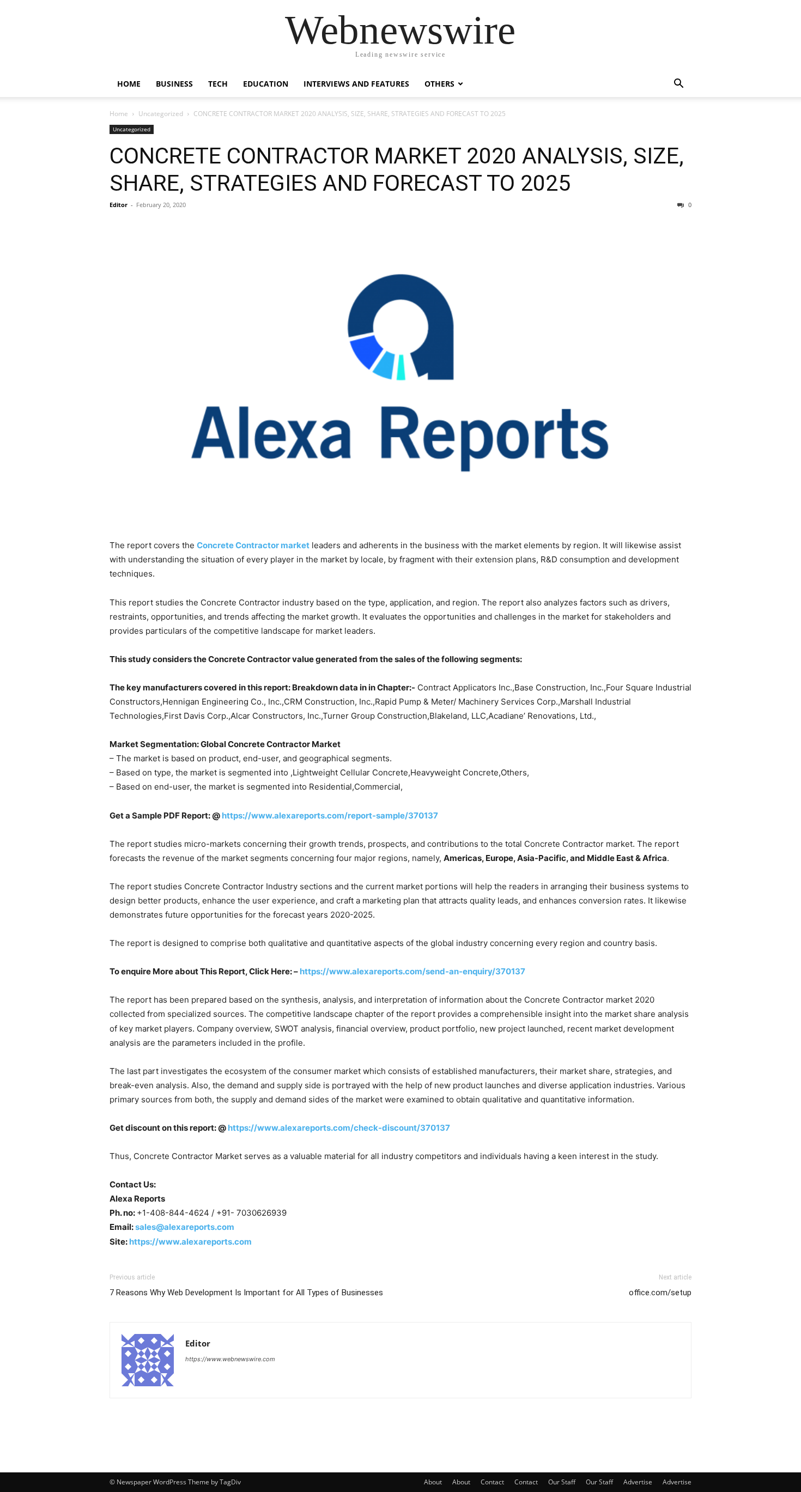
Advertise (637, 1482)
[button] (678, 85)
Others (439, 83)
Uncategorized (160, 113)
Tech (218, 83)
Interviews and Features (356, 83)
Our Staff (561, 1482)
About (433, 1482)
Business (174, 83)
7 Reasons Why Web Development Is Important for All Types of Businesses (246, 1292)
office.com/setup (660, 1292)
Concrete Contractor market (253, 545)
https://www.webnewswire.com (230, 1359)
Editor (119, 205)
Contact (492, 1482)
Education (265, 83)
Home (129, 83)
